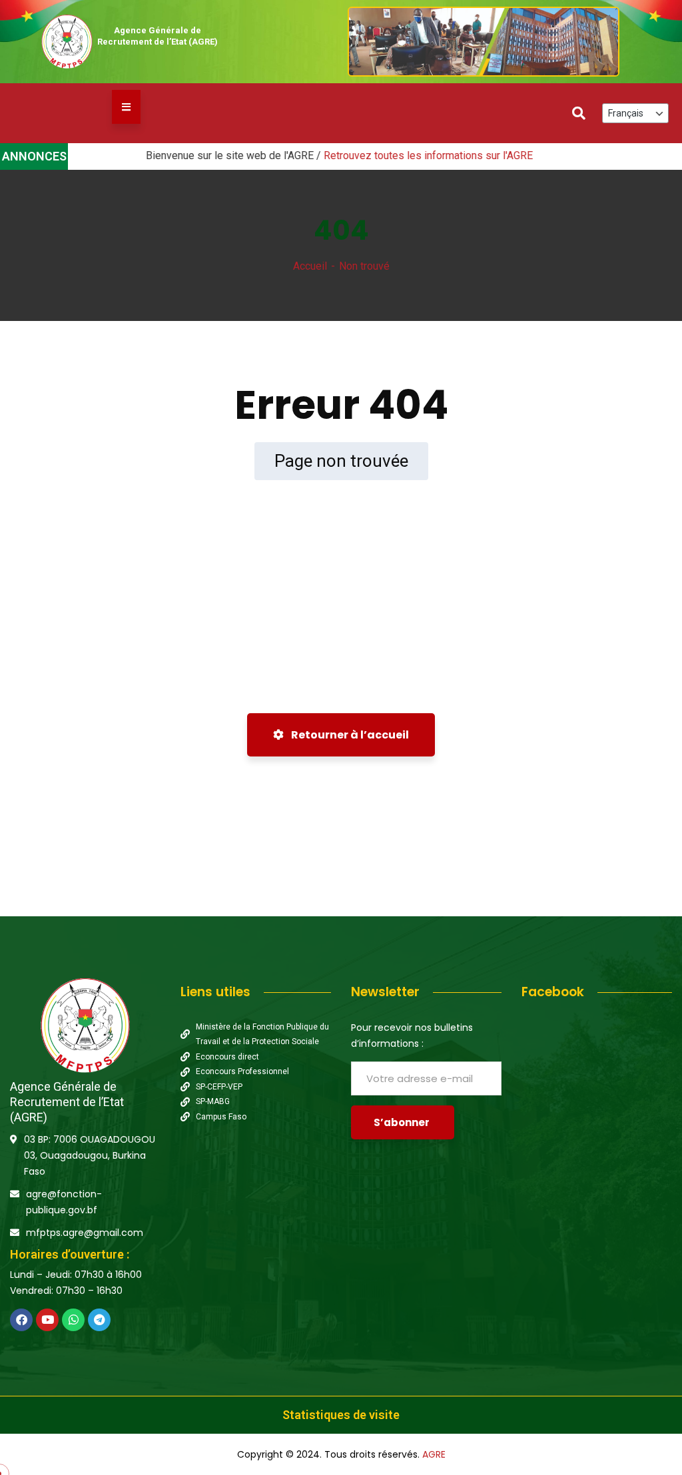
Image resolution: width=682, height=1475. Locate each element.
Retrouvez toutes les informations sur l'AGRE (395, 155)
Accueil (310, 266)
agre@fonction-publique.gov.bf (64, 1202)
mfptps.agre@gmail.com (84, 1232)
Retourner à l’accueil (349, 734)
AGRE (434, 1454)
